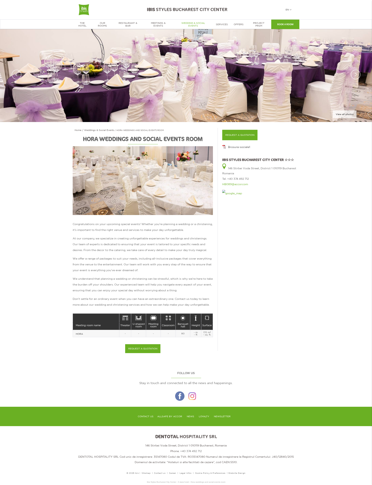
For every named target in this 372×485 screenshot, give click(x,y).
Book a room (285, 24)
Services (222, 24)
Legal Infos (186, 473)
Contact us (145, 416)
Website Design (236, 473)
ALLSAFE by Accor (169, 416)
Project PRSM (258, 24)
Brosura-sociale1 (239, 147)
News (190, 416)
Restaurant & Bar (128, 24)
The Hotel (82, 24)
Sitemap (146, 473)
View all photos (345, 114)
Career (172, 473)
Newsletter (222, 416)
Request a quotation (142, 348)
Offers (239, 24)
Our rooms (102, 24)
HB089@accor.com (235, 184)
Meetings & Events (158, 24)
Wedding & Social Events (193, 24)
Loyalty (204, 416)
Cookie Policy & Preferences (210, 473)
